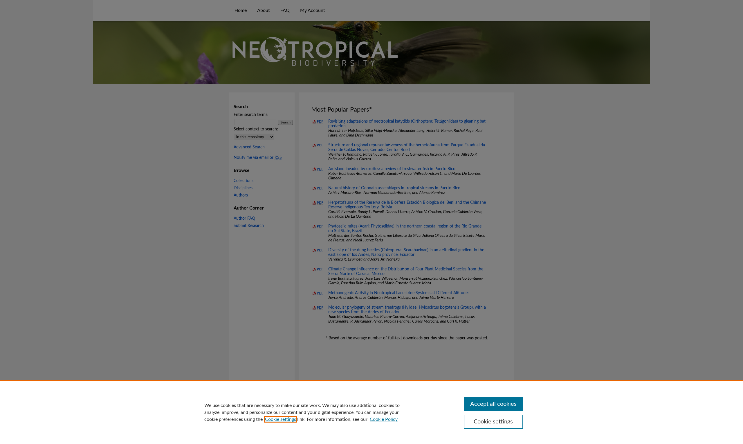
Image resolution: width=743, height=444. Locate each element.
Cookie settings (280, 419)
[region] (371, 412)
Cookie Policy (384, 419)
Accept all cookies (493, 404)
